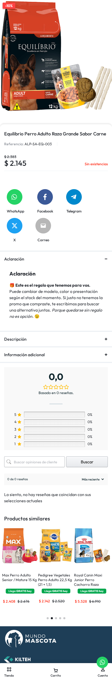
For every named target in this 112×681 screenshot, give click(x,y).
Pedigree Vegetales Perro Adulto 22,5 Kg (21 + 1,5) (55, 580)
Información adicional (24, 354)
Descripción (15, 339)
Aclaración (14, 259)
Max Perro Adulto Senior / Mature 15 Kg (19, 577)
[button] (20, 558)
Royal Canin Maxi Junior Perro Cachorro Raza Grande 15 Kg (88, 582)
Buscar (87, 461)
